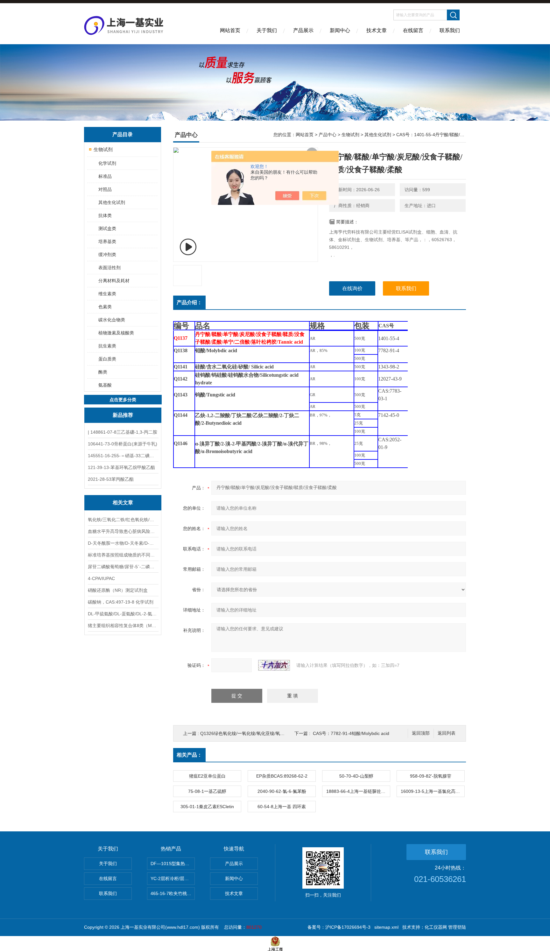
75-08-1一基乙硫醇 (207, 791)
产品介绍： (189, 302)
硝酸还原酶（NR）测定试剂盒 (118, 590)
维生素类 (107, 293)
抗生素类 (107, 345)
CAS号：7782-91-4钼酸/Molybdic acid (351, 733)
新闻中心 (340, 30)
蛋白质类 (107, 358)
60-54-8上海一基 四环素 (281, 806)
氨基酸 (105, 385)
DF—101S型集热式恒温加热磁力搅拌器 (173, 863)
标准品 (105, 176)
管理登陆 (457, 927)
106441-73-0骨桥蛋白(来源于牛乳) (122, 443)
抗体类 (105, 215)
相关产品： (189, 755)
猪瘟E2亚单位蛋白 (207, 776)
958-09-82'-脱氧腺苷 (430, 776)
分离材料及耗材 (114, 280)
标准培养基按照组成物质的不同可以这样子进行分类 (123, 554)
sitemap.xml (386, 927)
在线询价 (352, 288)
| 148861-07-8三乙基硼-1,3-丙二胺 (122, 432)
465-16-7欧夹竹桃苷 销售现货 (173, 893)
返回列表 (446, 733)
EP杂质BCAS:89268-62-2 (281, 776)
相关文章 (123, 502)
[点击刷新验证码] (274, 665)
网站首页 (230, 30)
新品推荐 (123, 415)
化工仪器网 (436, 927)
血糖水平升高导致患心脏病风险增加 (123, 531)
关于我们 (267, 30)
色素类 (105, 306)
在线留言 (413, 30)
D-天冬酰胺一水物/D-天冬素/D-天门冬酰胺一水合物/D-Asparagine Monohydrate (123, 543)
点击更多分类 (122, 399)
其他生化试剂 (111, 202)
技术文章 (376, 30)
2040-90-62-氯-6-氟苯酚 (281, 791)
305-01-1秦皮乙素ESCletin (207, 806)
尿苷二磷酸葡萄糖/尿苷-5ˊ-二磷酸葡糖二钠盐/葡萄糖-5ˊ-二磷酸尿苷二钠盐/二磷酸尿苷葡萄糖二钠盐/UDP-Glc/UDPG (123, 566)
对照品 (105, 189)
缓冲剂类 (107, 254)
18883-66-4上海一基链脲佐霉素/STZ (358, 791)
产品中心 (327, 134)
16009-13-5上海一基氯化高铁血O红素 (432, 791)
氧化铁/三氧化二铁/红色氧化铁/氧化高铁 (123, 519)
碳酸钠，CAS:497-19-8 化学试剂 (120, 602)
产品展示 (303, 30)
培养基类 (107, 241)
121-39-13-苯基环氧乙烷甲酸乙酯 (121, 467)
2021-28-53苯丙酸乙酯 (111, 479)
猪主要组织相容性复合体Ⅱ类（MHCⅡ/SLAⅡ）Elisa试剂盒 (123, 625)
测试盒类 (107, 228)
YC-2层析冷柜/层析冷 (172, 878)
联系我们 (450, 30)
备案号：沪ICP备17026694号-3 (338, 927)
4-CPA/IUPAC (101, 578)
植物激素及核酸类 (116, 332)
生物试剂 (103, 149)
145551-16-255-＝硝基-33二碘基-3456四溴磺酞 (123, 455)
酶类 (102, 371)
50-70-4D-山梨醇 (356, 776)
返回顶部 (421, 733)
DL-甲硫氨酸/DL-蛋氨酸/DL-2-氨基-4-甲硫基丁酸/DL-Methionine (123, 613)
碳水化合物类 (111, 319)
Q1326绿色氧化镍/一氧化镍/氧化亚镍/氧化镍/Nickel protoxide (261, 733)
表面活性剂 (109, 267)
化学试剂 (107, 163)
